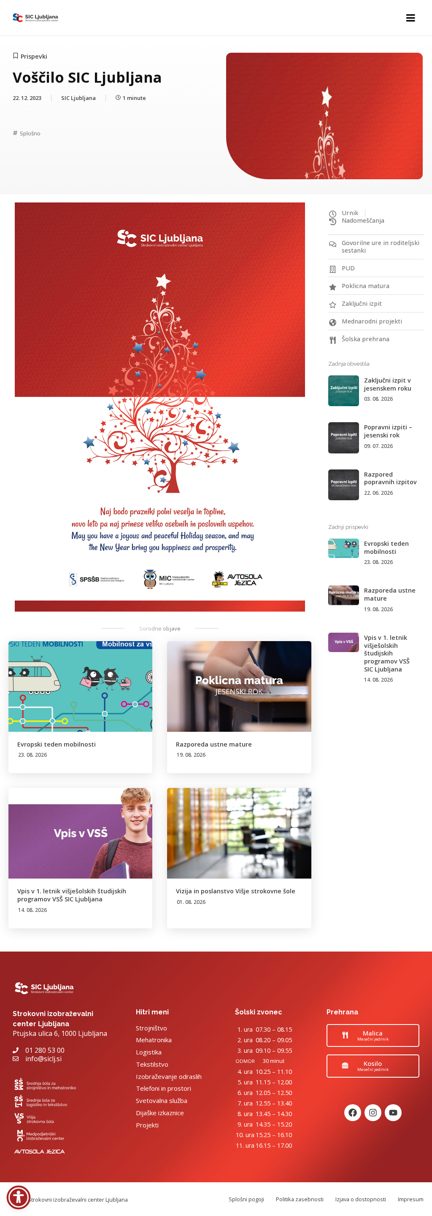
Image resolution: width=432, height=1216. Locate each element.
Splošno (30, 133)
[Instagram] (372, 1112)
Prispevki (34, 56)
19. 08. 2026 (191, 754)
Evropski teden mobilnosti (56, 744)
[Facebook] (352, 1112)
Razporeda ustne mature (214, 744)
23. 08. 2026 (32, 754)
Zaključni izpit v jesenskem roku (387, 384)
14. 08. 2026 (32, 910)
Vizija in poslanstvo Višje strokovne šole (235, 891)
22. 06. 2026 (378, 492)
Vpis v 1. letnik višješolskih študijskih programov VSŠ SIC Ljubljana (71, 895)
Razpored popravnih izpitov (390, 478)
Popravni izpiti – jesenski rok (388, 431)
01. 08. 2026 (191, 902)
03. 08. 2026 (378, 398)
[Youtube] (393, 1112)
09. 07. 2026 (378, 446)
